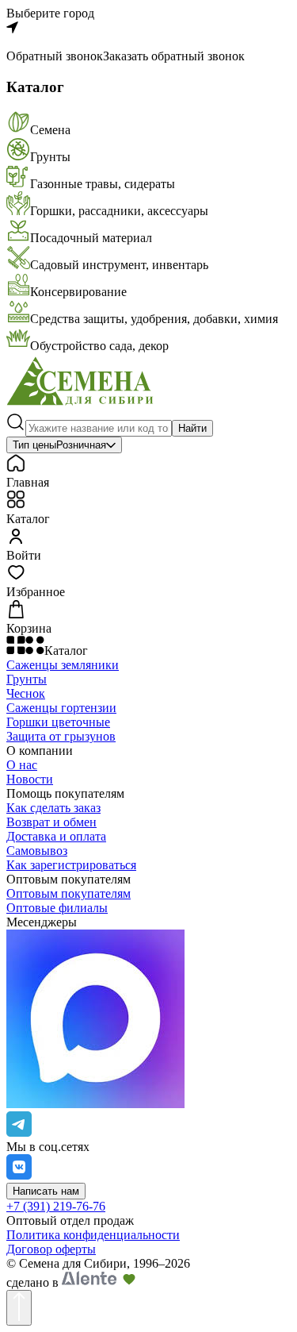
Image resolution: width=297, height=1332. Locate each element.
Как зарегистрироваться (71, 865)
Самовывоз (36, 850)
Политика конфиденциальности (93, 1235)
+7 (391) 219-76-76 (55, 1206)
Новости (29, 779)
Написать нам (46, 1191)
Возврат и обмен (51, 822)
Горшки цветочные (58, 722)
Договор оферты (51, 1249)
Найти (192, 428)
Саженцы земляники (62, 665)
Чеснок (25, 693)
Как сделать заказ (53, 807)
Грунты (26, 679)
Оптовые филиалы (57, 907)
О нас (21, 765)
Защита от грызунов (61, 736)
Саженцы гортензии (61, 707)
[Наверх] (19, 1308)
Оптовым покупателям (68, 893)
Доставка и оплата (56, 836)
